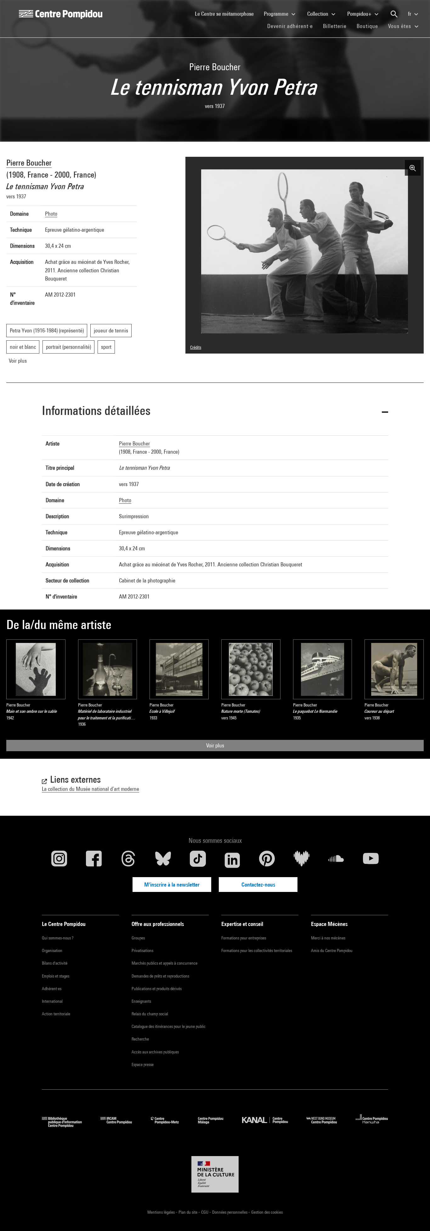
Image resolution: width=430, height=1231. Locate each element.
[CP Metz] (169, 1125)
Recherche (140, 1038)
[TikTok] (197, 860)
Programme (277, 13)
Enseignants (141, 1001)
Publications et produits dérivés (157, 988)
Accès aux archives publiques (155, 1051)
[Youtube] (371, 860)
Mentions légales (161, 1212)
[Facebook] (93, 860)
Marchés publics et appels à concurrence (164, 963)
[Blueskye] (163, 860)
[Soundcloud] (336, 860)
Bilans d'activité (54, 963)
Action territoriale (56, 1013)
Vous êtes (400, 26)
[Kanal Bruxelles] (269, 1125)
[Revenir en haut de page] (415, 1216)
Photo (51, 213)
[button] (215, 411)
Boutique (370, 25)
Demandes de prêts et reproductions (160, 976)
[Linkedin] (232, 860)
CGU (205, 1212)
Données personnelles (230, 1212)
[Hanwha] (372, 1125)
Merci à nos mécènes (328, 937)
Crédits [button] (195, 347)
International (52, 1001)
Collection (318, 13)
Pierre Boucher (29, 162)
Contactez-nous (258, 884)
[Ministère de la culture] (215, 1174)
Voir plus (215, 745)
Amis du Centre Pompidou (332, 950)
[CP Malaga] (215, 1125)
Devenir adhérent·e (292, 25)
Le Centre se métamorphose (227, 13)
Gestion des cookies (267, 1212)
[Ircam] (120, 1125)
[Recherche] (394, 14)
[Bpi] (66, 1125)
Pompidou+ (360, 13)
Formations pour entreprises (243, 937)
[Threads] (128, 860)
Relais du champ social (150, 1013)
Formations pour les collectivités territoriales (256, 950)
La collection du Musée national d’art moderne (90, 789)
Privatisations (142, 950)
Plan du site (188, 1212)
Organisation (52, 950)
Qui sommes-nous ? (57, 937)
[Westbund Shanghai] (326, 1125)
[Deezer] (301, 860)
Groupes (138, 937)
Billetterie (335, 26)
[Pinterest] (267, 860)
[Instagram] (59, 860)
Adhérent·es (51, 988)
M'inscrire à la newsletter (172, 884)
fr (410, 13)
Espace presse (143, 1064)
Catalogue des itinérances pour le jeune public (169, 1026)
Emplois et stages (55, 976)
